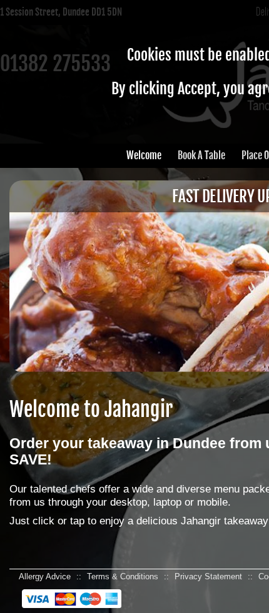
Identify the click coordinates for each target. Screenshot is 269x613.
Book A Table (201, 155)
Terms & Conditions (122, 576)
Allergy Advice (45, 576)
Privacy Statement (208, 576)
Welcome (143, 155)
